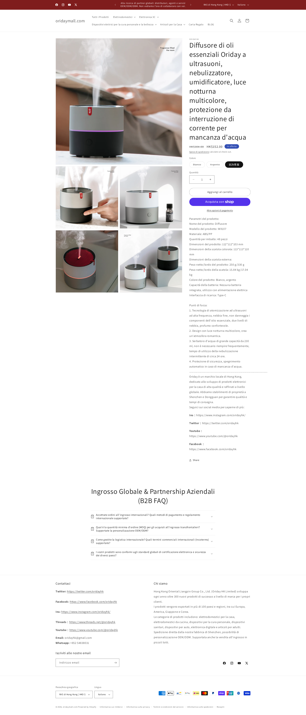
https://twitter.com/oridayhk (85, 591)
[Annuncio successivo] (191, 4)
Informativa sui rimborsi (111, 707)
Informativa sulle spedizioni (200, 707)
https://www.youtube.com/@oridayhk (93, 630)
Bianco (199, 165)
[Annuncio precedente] (115, 4)
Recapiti (221, 707)
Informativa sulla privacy (138, 707)
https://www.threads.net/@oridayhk (92, 622)
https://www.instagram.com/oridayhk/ (85, 612)
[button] (124, 17)
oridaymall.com (70, 707)
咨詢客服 (234, 164)
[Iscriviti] (115, 663)
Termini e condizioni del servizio (168, 707)
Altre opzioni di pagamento (220, 210)
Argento (217, 165)
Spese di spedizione (199, 151)
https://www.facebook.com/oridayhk (93, 602)
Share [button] (196, 460)
